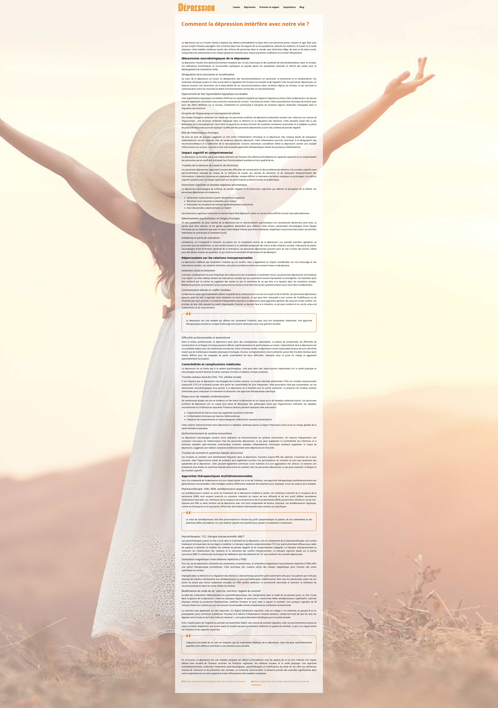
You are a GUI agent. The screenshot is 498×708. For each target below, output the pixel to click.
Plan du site (249, 699)
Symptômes (289, 7)
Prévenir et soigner (269, 7)
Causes (236, 7)
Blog (302, 7)
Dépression (249, 7)
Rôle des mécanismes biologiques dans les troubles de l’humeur (214, 681)
